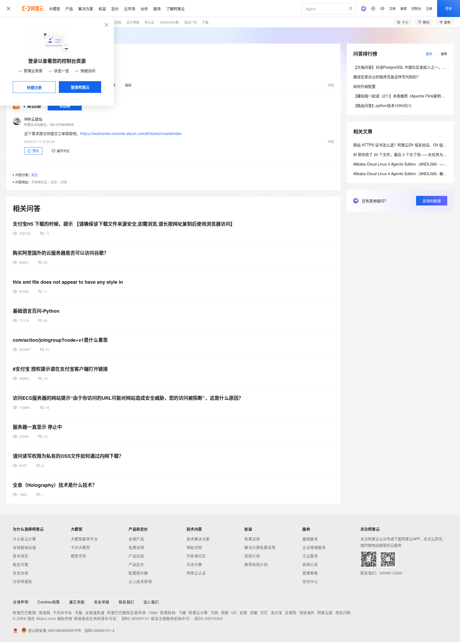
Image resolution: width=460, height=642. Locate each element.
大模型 (54, 8)
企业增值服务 (314, 547)
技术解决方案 (198, 538)
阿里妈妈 (167, 612)
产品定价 (136, 564)
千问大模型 (80, 547)
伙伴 (144, 8)
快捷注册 (34, 87)
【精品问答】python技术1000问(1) (382, 105)
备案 (403, 8)
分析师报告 (22, 581)
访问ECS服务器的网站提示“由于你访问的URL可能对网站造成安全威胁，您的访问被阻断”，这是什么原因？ (128, 397)
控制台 (416, 8)
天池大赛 (194, 564)
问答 (64, 182)
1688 (152, 612)
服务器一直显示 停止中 (37, 426)
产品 (69, 8)
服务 (157, 8)
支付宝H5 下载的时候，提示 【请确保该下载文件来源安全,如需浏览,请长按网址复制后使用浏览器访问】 (124, 223)
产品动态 (136, 555)
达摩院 (291, 612)
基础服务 (310, 538)
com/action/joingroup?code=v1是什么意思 (60, 339)
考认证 (149, 22)
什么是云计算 (24, 538)
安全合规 (20, 572)
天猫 (79, 612)
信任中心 (310, 581)
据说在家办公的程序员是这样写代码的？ (386, 76)
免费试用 (136, 547)
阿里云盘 (325, 612)
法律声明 (20, 601)
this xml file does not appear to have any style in (68, 281)
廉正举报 (77, 601)
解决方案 (85, 8)
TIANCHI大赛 (169, 22)
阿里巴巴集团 (24, 612)
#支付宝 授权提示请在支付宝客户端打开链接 (60, 368)
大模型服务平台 (84, 538)
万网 (214, 612)
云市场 (129, 8)
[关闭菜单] (8, 8)
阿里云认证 (196, 572)
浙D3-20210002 (208, 618)
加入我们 (151, 601)
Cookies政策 (49, 601)
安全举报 (101, 601)
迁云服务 (310, 555)
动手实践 (114, 22)
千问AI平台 (62, 612)
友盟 (243, 612)
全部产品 (136, 538)
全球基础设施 (24, 547)
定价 (115, 8)
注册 (429, 8)
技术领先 (20, 555)
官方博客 (132, 22)
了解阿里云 (175, 8)
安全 (34, 174)
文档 (392, 8)
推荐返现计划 (256, 564)
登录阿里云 (80, 87)
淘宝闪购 (343, 612)
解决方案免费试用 (259, 547)
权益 (102, 8)
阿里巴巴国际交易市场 (126, 612)
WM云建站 (33, 119)
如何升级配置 (364, 86)
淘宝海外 (307, 612)
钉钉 (264, 612)
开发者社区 (39, 182)
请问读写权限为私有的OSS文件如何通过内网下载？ (68, 455)
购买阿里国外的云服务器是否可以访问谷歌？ (61, 252)
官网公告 (310, 564)
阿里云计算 (198, 612)
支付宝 (276, 612)
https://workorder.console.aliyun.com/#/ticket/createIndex (131, 133)
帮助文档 (194, 547)
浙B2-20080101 (135, 618)
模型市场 (78, 555)
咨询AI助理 (431, 200)
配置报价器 (138, 572)
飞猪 (182, 612)
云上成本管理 (140, 581)
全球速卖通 (95, 612)
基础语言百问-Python (36, 310)
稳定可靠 (20, 564)
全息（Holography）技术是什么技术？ (55, 485)
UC (234, 612)
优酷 (254, 612)
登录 (448, 8)
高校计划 (252, 555)
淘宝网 (44, 612)
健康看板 (310, 572)
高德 (225, 612)
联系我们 (126, 601)
